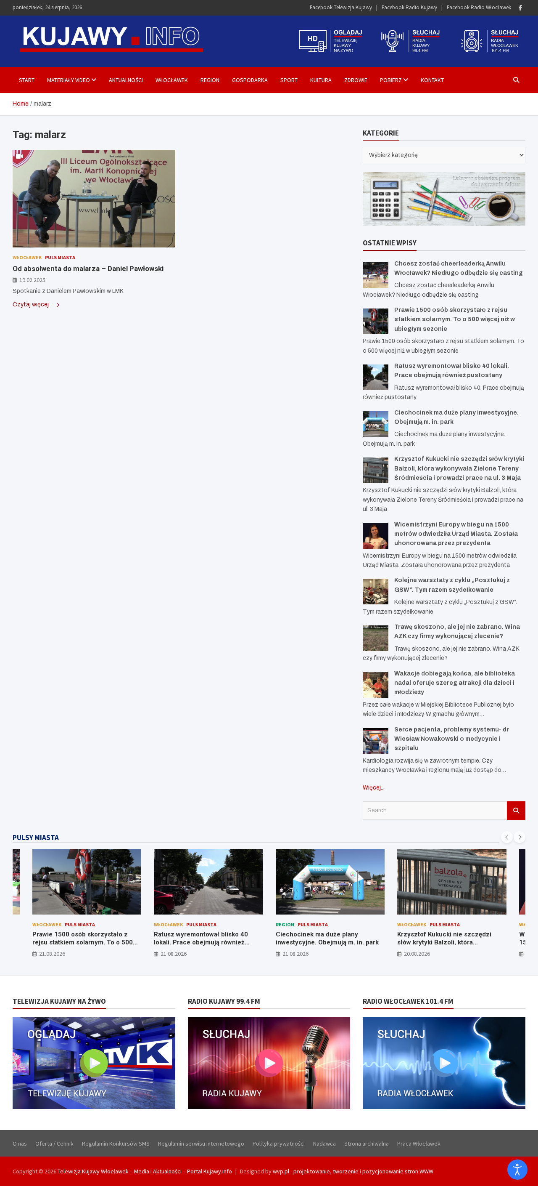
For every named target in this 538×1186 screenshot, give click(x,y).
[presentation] (507, 837)
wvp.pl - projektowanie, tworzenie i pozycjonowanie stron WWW (353, 1171)
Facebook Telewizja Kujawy (341, 7)
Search (516, 810)
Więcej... (374, 787)
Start (26, 80)
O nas (20, 1143)
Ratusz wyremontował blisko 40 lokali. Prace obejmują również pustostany (201, 943)
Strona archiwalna (366, 1143)
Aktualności (126, 80)
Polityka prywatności (279, 1143)
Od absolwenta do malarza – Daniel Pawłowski (88, 268)
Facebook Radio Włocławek (479, 7)
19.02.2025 (32, 279)
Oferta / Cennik (54, 1143)
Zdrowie (355, 80)
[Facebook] (520, 7)
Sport (289, 80)
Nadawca (324, 1143)
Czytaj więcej (31, 304)
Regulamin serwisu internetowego (201, 1143)
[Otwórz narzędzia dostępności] (517, 1169)
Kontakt (432, 80)
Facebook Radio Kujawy (409, 7)
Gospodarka (250, 80)
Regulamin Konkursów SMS (116, 1143)
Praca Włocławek (418, 1143)
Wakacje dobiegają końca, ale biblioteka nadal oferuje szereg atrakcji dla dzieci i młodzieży (454, 683)
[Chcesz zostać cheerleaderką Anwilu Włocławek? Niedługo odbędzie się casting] (375, 275)
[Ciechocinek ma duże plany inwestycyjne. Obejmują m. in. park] (375, 424)
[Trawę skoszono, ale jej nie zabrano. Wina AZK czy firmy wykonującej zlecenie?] (375, 638)
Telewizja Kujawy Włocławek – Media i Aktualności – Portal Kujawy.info (145, 1171)
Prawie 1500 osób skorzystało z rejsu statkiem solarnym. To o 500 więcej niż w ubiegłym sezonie (454, 319)
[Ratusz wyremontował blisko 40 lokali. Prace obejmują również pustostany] (375, 377)
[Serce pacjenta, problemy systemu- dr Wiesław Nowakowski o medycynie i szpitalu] (375, 741)
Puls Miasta (60, 257)
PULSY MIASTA (36, 837)
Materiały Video (68, 80)
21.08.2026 (52, 953)
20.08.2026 (417, 953)
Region (209, 80)
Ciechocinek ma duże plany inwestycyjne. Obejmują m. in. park (327, 939)
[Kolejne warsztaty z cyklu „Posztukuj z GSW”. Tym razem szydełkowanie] (375, 591)
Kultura (321, 80)
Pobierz (391, 80)
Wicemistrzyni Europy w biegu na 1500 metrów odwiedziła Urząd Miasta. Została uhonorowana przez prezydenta (456, 534)
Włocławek (172, 80)
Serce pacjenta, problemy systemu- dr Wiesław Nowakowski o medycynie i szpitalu (451, 739)
